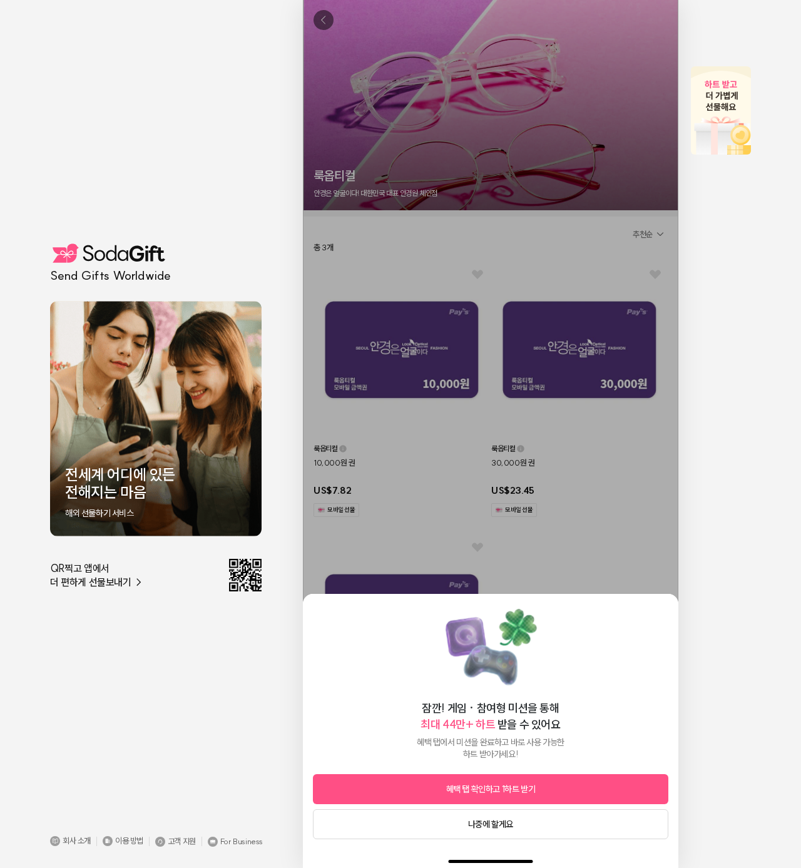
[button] (70, 841)
